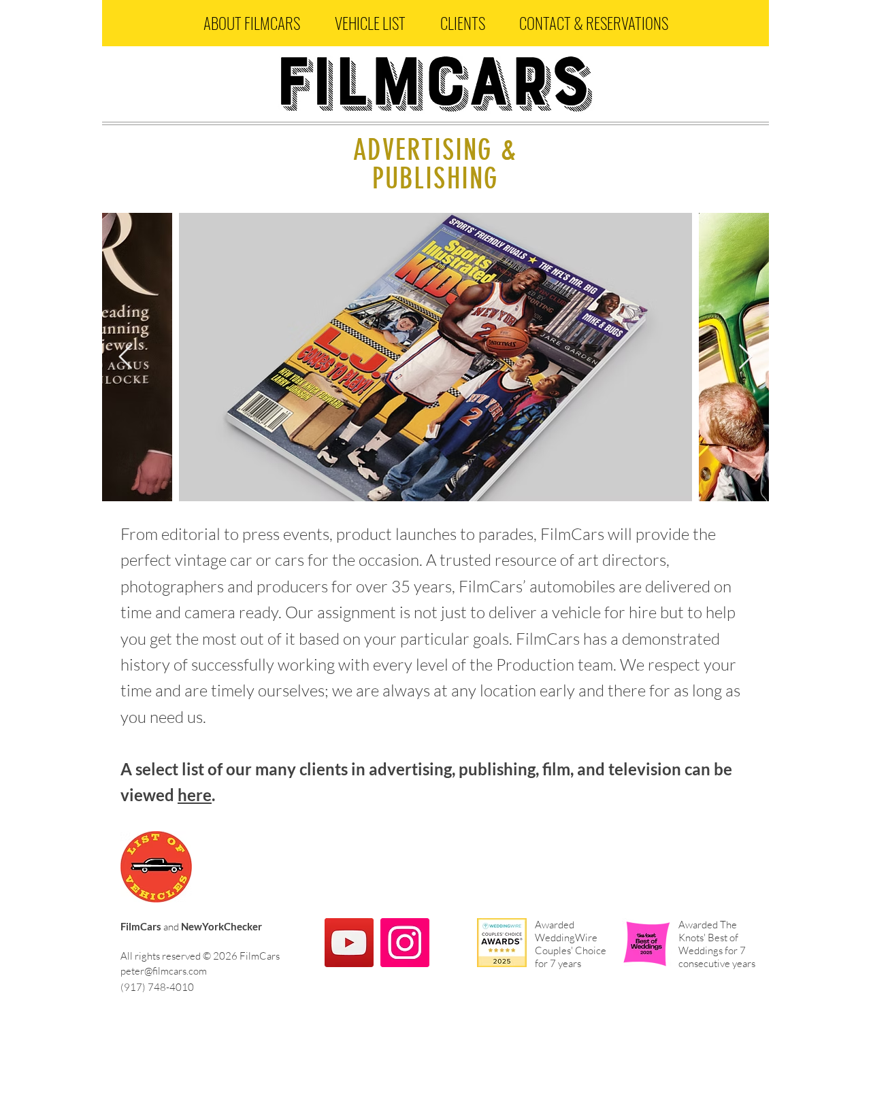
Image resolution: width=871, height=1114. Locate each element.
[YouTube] (349, 942)
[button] (251, 23)
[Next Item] (745, 357)
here (195, 795)
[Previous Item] (125, 357)
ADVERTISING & (434, 150)
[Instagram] (404, 942)
